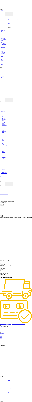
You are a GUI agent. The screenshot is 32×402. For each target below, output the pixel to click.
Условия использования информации (3, 339)
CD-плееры (2, 51)
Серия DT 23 (3, 140)
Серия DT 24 (2, 57)
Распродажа (1, 336)
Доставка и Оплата (2, 76)
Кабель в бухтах (2, 66)
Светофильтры (2, 46)
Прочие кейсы (2, 72)
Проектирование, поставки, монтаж (4, 172)
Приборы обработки (3, 52)
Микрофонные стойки (4, 157)
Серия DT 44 (2, 60)
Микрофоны (3, 132)
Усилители (2, 50)
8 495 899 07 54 (1, 176)
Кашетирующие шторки (3, 41)
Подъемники (2, 61)
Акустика (3, 130)
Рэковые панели (3, 169)
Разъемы (3, 150)
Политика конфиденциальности (4, 173)
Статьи (0, 340)
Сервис (1, 77)
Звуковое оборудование (3, 29)
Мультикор (2, 65)
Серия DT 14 (2, 56)
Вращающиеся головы (3, 38)
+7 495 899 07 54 (1, 326)
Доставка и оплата (1, 337)
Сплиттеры (3, 123)
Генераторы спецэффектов (3, 39)
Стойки (1, 32)
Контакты (1, 338)
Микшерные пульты (4, 131)
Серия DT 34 (2, 59)
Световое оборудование (3, 28)
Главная (1, 194)
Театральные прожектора (3, 47)
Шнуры (1, 64)
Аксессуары (3, 134)
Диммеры (2, 40)
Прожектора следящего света (3, 44)
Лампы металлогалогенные (5, 194)
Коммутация (2, 31)
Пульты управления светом (3, 43)
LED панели (2, 42)
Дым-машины (3, 117)
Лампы (2, 194)
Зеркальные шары (3, 118)
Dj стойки (3, 158)
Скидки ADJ (2, 174)
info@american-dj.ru (1, 10)
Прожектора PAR (3, 122)
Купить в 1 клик (1, 215)
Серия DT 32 (2, 58)
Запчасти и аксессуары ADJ (3, 45)
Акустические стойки (3, 69)
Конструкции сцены (3, 30)
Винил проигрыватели (3, 53)
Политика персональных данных (3, 331)
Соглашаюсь (1, 401)
